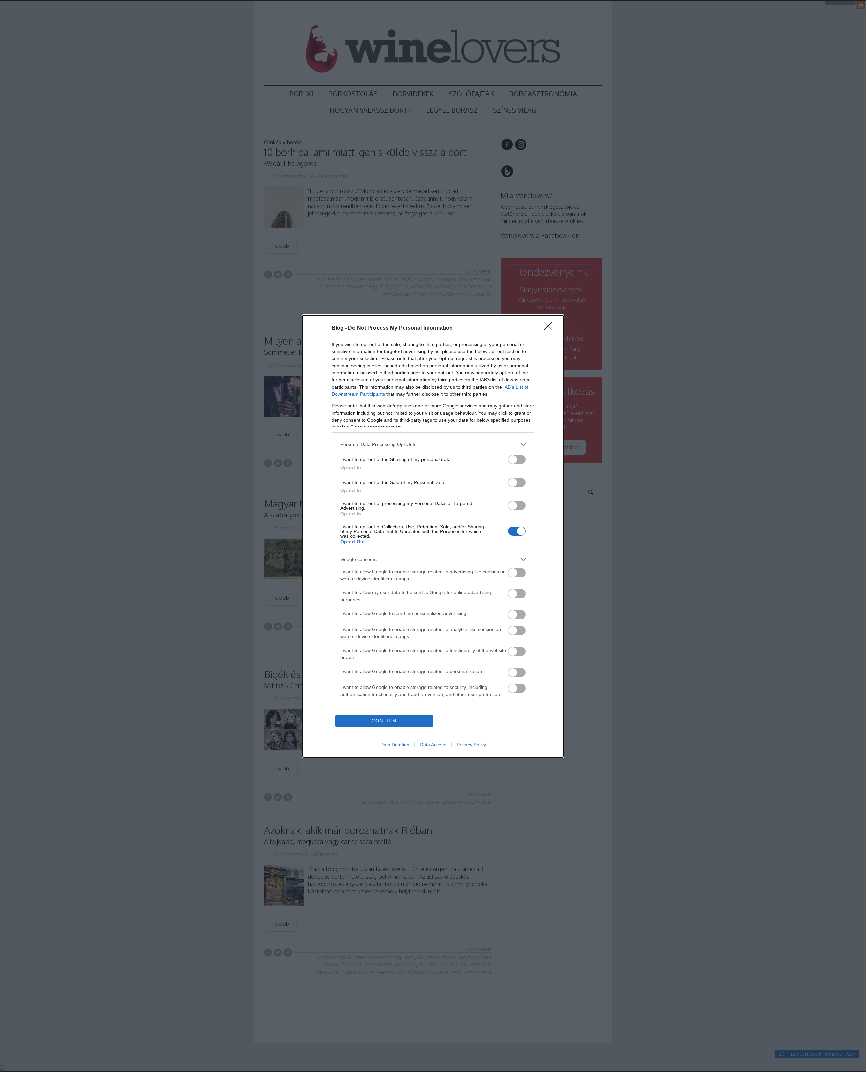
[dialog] (433, 536)
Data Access (433, 744)
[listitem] (433, 444)
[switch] (517, 459)
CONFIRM (384, 720)
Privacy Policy (471, 744)
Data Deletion (394, 744)
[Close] (550, 328)
